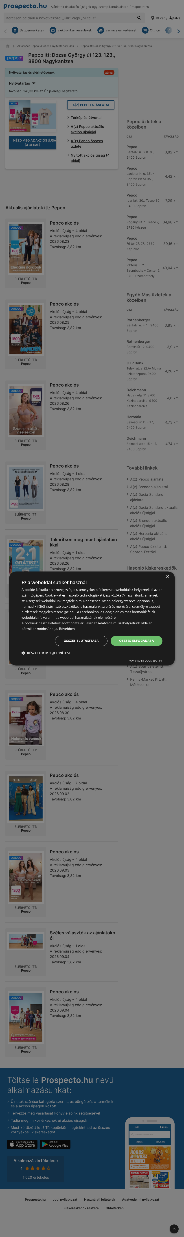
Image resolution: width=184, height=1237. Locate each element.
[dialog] (92, 618)
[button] (46, 653)
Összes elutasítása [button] (81, 641)
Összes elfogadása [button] (136, 641)
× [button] (167, 576)
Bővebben (67, 628)
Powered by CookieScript (145, 660)
